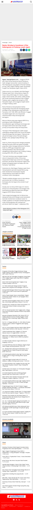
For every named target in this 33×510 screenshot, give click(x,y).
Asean (3, 50)
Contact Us (27, 506)
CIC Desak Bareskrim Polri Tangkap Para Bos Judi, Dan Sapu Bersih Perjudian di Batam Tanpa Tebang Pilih (16, 364)
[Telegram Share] (26, 50)
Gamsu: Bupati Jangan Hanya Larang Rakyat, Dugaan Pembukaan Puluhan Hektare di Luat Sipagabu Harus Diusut (15, 296)
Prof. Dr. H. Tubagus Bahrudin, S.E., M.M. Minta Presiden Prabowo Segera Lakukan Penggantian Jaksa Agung (16, 322)
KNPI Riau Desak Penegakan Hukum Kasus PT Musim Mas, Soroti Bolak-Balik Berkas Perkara (15, 301)
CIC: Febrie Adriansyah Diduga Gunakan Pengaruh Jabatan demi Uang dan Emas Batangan (24, 257)
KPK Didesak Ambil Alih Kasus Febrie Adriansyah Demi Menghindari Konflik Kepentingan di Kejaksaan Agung (15, 407)
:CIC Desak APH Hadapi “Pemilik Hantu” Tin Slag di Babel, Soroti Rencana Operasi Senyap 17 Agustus (16, 392)
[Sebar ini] (21, 50)
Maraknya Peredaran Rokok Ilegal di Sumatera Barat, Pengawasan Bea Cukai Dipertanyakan (15, 447)
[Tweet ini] (24, 50)
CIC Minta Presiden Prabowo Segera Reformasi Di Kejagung (14, 341)
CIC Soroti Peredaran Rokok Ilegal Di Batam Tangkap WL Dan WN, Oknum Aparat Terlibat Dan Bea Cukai (16, 412)
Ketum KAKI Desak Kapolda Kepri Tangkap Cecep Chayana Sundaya (8, 257)
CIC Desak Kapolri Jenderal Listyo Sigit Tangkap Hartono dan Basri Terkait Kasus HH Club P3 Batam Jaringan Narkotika (16, 382)
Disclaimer (20, 506)
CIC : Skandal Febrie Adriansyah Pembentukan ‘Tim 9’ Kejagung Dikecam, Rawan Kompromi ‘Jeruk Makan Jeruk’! (15, 350)
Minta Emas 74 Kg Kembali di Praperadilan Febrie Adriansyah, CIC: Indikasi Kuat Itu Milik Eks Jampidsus (15, 336)
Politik (9, 50)
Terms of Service (19, 505)
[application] (16, 430)
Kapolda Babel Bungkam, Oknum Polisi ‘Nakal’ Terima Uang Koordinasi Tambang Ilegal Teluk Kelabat (15, 465)
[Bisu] (26, 437)
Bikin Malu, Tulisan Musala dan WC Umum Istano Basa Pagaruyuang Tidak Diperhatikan (16, 478)
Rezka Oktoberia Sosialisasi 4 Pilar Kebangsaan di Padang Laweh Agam (16, 209)
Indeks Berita (4, 506)
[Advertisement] (16, 22)
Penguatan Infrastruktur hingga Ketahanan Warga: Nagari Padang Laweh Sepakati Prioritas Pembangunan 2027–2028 (9, 244)
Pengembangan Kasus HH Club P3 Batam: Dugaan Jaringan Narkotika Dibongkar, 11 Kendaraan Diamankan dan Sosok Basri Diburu (16, 387)
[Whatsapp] (29, 50)
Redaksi (3, 507)
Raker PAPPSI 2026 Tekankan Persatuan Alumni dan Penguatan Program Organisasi (15, 377)
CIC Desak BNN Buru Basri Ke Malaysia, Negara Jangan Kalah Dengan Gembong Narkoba (16, 345)
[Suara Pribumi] (17, 1)
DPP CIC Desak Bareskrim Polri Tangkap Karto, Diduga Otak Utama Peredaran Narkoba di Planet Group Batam (16, 310)
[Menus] (2, 2)
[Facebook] (13, 217)
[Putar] (4, 437)
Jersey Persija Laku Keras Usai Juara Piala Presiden (14, 460)
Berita (6, 50)
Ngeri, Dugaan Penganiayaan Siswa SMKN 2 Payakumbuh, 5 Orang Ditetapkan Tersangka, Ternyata (16, 451)
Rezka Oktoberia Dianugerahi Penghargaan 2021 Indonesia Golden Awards (8, 223)
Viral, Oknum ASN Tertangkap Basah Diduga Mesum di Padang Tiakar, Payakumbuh (16, 470)
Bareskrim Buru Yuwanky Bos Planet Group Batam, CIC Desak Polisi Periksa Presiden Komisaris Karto (16, 305)
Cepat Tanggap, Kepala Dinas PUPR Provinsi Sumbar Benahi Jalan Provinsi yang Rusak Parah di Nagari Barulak (24, 224)
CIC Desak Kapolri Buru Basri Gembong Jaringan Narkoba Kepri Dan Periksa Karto (14, 373)
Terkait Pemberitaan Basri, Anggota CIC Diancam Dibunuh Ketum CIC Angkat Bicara (14, 332)
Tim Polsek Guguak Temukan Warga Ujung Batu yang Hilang (15, 486)
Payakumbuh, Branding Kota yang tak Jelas (13, 474)
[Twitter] (16, 217)
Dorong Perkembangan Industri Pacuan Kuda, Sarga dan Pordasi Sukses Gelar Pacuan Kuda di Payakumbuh (16, 290)
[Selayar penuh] (28, 437)
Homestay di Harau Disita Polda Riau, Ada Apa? (14, 481)
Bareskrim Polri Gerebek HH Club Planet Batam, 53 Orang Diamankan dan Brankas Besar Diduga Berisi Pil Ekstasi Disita (15, 397)
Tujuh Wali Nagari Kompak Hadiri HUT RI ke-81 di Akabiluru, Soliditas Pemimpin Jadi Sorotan (14, 360)
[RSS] (19, 217)
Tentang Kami (12, 506)
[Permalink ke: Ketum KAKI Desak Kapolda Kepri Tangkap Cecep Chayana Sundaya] (9, 252)
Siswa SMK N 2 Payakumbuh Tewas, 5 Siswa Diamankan (16, 456)
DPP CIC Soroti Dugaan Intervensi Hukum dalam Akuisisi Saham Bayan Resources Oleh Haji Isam (16, 328)
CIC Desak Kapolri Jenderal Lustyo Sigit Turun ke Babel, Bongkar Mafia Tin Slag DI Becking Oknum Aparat (16, 354)
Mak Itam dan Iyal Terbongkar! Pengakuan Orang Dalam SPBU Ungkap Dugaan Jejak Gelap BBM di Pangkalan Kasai (23, 244)
